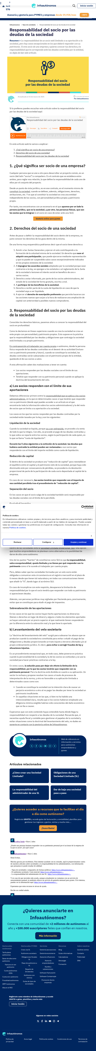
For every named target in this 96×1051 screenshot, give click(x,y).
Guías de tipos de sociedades (29, 982)
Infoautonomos (15, 25)
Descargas (62, 961)
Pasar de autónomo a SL (29, 964)
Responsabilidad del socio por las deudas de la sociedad (42, 156)
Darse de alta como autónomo (9, 959)
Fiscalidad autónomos (10, 980)
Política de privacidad (10, 1040)
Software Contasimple (48, 976)
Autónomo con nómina (29, 976)
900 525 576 (8, 6)
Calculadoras (63, 957)
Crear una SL (25, 950)
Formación (62, 964)
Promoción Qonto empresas (48, 981)
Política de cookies (17, 528)
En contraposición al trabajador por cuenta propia (33, 346)
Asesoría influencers (47, 957)
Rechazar (17, 542)
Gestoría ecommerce (47, 953)
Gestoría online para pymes (48, 218)
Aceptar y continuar (78, 542)
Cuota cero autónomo (10, 977)
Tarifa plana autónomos (6, 953)
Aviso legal (28, 1039)
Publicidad (81, 957)
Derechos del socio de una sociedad (33, 153)
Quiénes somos (83, 950)
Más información (48, 935)
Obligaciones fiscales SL (29, 958)
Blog (60, 950)
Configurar (46, 542)
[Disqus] (48, 867)
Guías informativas (65, 953)
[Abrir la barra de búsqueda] (74, 6)
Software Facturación (47, 973)
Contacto (80, 953)
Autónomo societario (29, 953)
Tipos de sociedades (29, 25)
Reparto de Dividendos (29, 970)
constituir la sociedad (20, 191)
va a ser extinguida (55, 428)
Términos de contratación (82, 1040)
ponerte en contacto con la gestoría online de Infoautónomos (38, 724)
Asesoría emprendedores (48, 962)
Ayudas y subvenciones (48, 968)
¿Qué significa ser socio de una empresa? (35, 149)
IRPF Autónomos (8, 984)
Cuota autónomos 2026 (10, 972)
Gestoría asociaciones (48, 950)
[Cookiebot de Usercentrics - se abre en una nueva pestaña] (83, 507)
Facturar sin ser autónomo (10, 966)
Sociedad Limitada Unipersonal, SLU (58, 548)
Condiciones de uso (64, 1039)
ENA (78, 961)
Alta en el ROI (7, 988)
